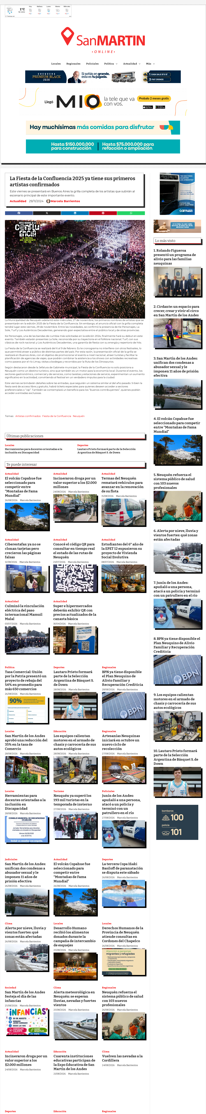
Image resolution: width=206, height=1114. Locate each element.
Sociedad (10, 987)
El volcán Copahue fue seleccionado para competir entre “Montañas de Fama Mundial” (23, 486)
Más (148, 63)
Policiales (92, 63)
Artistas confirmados (28, 416)
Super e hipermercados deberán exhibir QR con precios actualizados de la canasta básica (74, 612)
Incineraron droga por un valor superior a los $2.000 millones (75, 482)
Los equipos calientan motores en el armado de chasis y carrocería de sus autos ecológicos (75, 742)
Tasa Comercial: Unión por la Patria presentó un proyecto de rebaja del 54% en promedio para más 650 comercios (26, 680)
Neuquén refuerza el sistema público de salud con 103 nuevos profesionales (122, 998)
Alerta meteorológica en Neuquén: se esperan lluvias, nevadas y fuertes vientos (75, 998)
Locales (56, 63)
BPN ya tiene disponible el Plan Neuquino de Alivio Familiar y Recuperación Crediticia (122, 678)
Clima (8, 923)
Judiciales (11, 859)
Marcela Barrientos (65, 201)
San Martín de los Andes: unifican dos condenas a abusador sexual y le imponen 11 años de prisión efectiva (25, 872)
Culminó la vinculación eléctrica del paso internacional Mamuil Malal (24, 612)
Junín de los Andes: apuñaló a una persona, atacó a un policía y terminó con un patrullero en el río (121, 804)
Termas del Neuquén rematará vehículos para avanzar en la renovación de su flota (122, 484)
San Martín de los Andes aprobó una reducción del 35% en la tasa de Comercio (26, 742)
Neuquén (79, 416)
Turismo (59, 791)
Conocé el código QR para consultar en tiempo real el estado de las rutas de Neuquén (74, 550)
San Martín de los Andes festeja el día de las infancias (25, 996)
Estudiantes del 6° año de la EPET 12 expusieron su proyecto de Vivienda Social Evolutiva (122, 550)
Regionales (73, 63)
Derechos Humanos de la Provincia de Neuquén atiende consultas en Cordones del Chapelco (122, 934)
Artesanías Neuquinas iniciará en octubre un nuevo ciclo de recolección (121, 742)
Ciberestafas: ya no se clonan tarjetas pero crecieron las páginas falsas (23, 550)
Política (109, 63)
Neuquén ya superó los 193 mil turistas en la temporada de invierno (73, 800)
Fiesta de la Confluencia (56, 416)
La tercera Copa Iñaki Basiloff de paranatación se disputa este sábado (122, 868)
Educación (60, 731)
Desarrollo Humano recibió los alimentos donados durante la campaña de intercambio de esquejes (75, 936)
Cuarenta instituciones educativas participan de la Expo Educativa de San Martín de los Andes (74, 1062)
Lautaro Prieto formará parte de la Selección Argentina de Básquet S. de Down (106, 451)
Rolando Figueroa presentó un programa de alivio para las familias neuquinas (175, 256)
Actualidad (130, 63)
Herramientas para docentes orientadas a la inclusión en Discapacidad (33, 451)
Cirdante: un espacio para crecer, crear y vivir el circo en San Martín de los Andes (176, 311)
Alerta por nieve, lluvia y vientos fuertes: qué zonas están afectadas (25, 932)
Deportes (82, 445)
